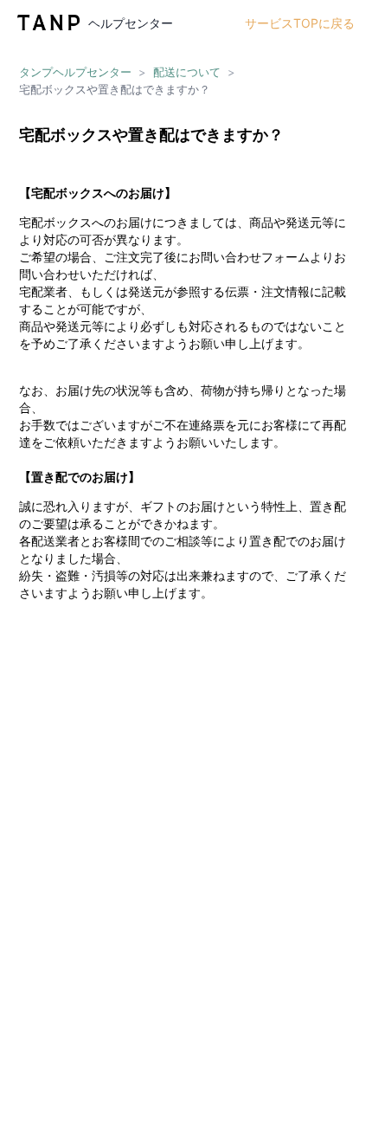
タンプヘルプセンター (75, 72)
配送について (187, 72)
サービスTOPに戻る (300, 23)
